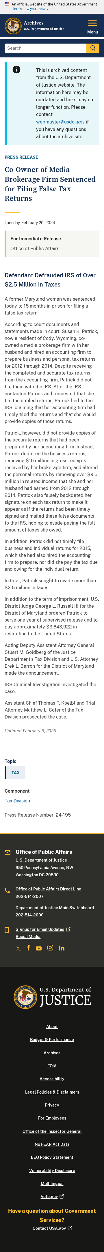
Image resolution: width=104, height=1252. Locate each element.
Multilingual (52, 1183)
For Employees (52, 1118)
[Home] (35, 33)
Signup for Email (40, 929)
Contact (49, 1228)
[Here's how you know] (52, 7)
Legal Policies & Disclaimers (52, 1092)
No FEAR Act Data (52, 1144)
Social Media (28, 936)
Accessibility (52, 1079)
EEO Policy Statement (52, 1157)
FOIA (52, 1066)
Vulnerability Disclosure (52, 1170)
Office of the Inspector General (52, 1131)
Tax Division (17, 801)
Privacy (52, 1105)
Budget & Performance (52, 1039)
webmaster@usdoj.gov (60, 122)
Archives (52, 1053)
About (52, 1026)
